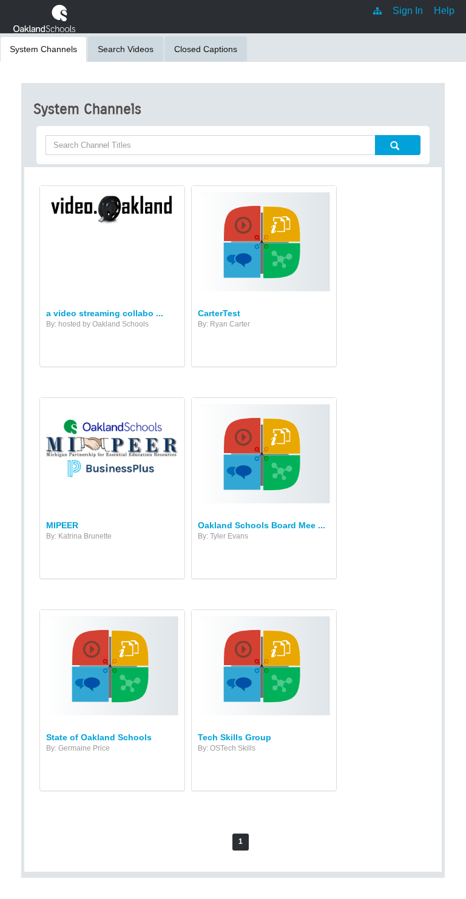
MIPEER (62, 525)
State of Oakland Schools (99, 737)
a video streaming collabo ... (104, 313)
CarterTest (219, 313)
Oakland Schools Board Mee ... (261, 525)
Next (265, 841)
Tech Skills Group (234, 737)
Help (444, 10)
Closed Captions (205, 49)
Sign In (408, 10)
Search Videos (126, 49)
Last (293, 842)
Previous (208, 841)
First (173, 842)
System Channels (43, 49)
